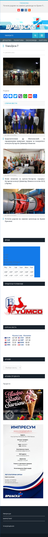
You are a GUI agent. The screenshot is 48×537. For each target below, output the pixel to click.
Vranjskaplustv (8, 526)
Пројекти (6, 384)
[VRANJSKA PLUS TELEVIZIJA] (24, 23)
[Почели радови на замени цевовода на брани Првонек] (24, 202)
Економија (31, 40)
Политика (19, 40)
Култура (43, 40)
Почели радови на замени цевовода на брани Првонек (24, 6)
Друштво (6, 40)
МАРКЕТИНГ (7, 518)
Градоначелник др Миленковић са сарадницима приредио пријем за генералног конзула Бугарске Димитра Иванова (25, 141)
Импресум (7, 513)
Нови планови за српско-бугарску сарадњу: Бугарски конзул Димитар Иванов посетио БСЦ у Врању (25, 181)
